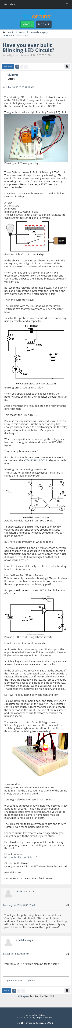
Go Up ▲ (49, 1023)
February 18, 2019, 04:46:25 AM (19, 905)
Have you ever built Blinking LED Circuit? (28, 48)
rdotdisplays (24, 940)
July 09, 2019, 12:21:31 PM (16, 954)
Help (18, 1023)
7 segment (29, 980)
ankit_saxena (25, 891)
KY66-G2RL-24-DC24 (35, 460)
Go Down (8, 66)
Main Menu (9, 4)
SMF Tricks (39, 1014)
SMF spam (23, 996)
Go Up (6, 991)
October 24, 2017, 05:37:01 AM (18, 87)
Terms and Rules (32, 1023)
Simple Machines (43, 1017)
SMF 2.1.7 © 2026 (25, 1017)
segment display (13, 980)
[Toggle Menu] (67, 4)
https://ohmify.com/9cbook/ (20, 857)
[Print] (67, 66)
